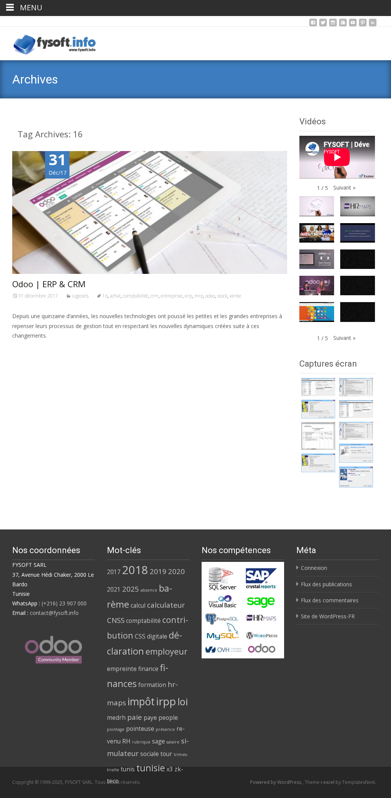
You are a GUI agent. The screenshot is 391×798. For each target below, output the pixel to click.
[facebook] (313, 24)
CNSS (115, 620)
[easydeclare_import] (356, 453)
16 (105, 296)
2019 (158, 571)
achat (115, 296)
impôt (141, 701)
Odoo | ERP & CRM (49, 284)
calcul (138, 605)
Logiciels (80, 296)
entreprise (172, 296)
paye (150, 717)
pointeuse (140, 728)
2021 (114, 589)
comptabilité (135, 296)
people (168, 717)
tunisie (150, 768)
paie (134, 717)
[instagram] (333, 24)
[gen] (318, 409)
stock (222, 296)
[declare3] (318, 436)
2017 (114, 572)
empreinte (122, 668)
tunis (128, 769)
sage (158, 741)
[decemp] (356, 387)
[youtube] (353, 24)
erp (188, 296)
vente (235, 296)
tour (166, 754)
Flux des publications (326, 584)
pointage (115, 729)
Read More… (29, 349)
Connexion (314, 567)
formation (152, 685)
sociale (149, 754)
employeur (166, 651)
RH (126, 741)
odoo (210, 296)
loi (183, 701)
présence (165, 729)
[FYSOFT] (48, 42)
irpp (166, 701)
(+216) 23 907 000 (64, 603)
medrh (116, 717)
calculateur (166, 605)
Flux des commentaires (330, 600)
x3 (169, 769)
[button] (344, 187)
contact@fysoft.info (54, 612)
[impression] (356, 477)
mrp (198, 296)
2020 (176, 571)
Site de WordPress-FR (328, 616)
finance (148, 668)
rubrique (141, 742)
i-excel (328, 782)
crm (154, 296)
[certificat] (318, 387)
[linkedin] (372, 24)
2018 (135, 570)
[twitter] (323, 24)
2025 (130, 589)
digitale (157, 636)
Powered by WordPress (276, 782)
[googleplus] (343, 24)
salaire (172, 742)
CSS (140, 636)
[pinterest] (363, 24)
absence (149, 590)
